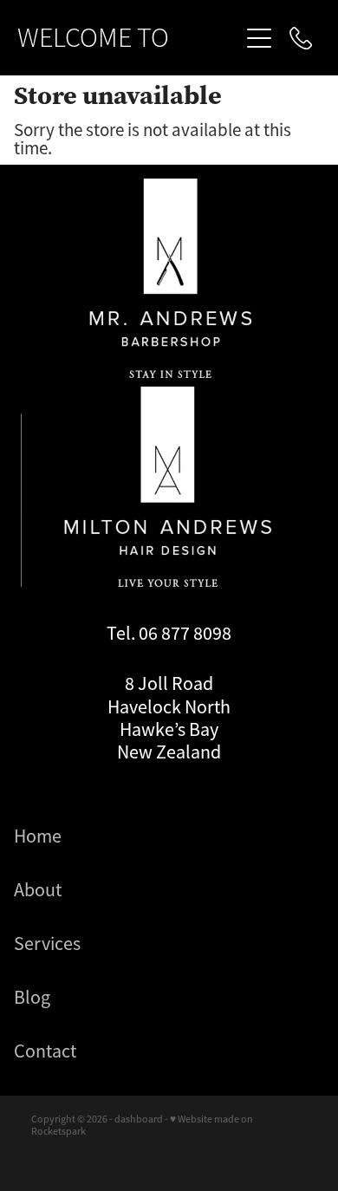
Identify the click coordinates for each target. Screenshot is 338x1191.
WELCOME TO (93, 38)
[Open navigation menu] (259, 38)
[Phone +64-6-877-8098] (301, 38)
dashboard (138, 1119)
